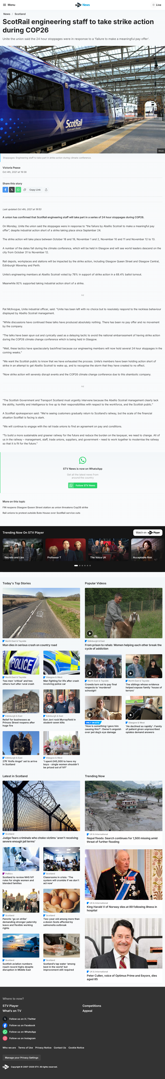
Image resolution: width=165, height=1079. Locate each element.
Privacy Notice (43, 1047)
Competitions (91, 1005)
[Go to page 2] (79, 565)
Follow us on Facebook (22, 1025)
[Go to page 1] (76, 565)
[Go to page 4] (85, 565)
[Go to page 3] (82, 565)
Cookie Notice (76, 1047)
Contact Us (60, 1047)
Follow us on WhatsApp (22, 1031)
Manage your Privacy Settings (21, 1057)
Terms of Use (25, 1047)
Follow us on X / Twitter (22, 1018)
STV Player (10, 1005)
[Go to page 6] (90, 565)
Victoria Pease (11, 167)
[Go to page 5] (87, 565)
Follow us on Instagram (22, 1038)
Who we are (9, 1047)
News (6, 14)
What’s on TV (12, 1010)
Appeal (87, 1010)
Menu (11, 4)
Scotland (20, 14)
